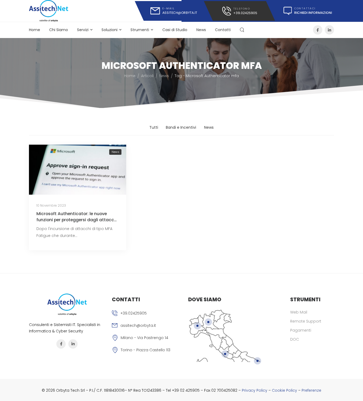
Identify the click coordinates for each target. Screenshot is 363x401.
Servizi (82, 29)
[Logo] (49, 11)
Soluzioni (109, 29)
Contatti (223, 29)
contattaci (305, 8)
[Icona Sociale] (317, 30)
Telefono (241, 8)
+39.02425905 (133, 313)
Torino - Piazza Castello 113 (145, 350)
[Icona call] (239, 11)
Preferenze (311, 390)
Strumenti (139, 29)
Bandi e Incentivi (181, 127)
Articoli (147, 75)
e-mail (168, 8)
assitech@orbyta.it (138, 325)
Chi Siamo (58, 29)
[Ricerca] (242, 29)
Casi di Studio (174, 29)
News (201, 29)
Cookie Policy (284, 390)
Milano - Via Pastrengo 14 (144, 337)
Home (34, 29)
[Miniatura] (77, 170)
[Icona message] (304, 11)
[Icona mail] (173, 11)
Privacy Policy (254, 390)
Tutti (153, 127)
